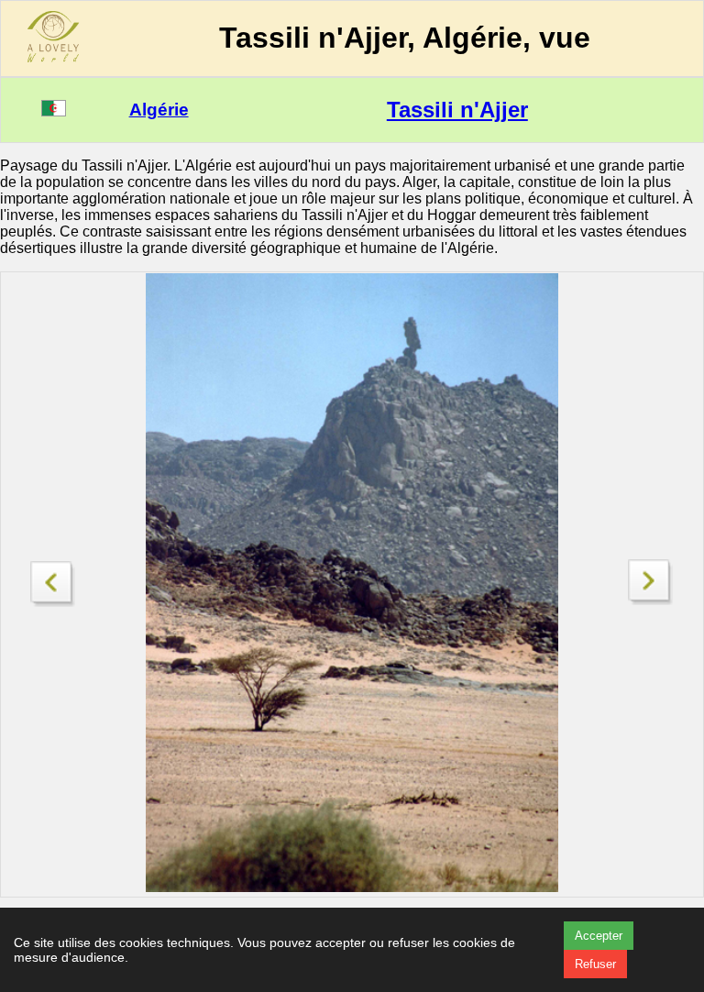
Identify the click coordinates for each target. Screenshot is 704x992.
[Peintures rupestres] (53, 579)
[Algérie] (53, 111)
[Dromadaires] (651, 600)
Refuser (595, 964)
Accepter (598, 935)
